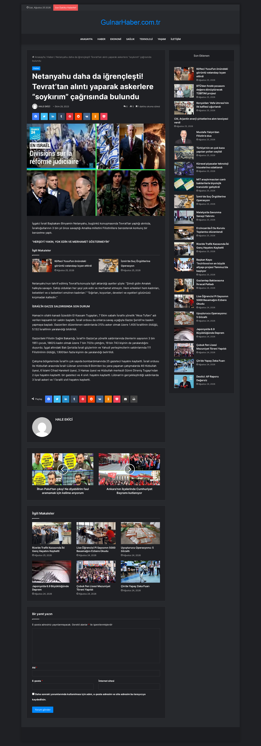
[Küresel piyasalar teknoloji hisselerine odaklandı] (184, 168)
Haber (101, 39)
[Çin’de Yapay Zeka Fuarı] (140, 572)
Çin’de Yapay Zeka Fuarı (135, 586)
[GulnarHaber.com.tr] (130, 22)
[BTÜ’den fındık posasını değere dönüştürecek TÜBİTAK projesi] (184, 90)
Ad (34, 667)
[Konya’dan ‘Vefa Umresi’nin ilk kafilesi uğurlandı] (184, 108)
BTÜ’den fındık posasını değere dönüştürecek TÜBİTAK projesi (210, 89)
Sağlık (130, 39)
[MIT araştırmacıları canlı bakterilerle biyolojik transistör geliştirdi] (184, 184)
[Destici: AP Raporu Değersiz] (184, 381)
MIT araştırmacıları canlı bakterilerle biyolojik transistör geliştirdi (211, 183)
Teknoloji (146, 39)
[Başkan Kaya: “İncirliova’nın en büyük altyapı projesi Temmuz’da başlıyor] (184, 264)
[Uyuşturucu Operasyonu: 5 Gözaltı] (140, 533)
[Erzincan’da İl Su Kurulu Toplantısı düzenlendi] (184, 233)
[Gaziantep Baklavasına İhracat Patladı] (184, 285)
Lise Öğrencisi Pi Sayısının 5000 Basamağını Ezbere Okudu (212, 300)
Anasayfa (86, 39)
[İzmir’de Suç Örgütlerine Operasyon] (108, 265)
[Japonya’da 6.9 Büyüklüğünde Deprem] (51, 572)
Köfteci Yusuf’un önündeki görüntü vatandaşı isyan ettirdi (212, 72)
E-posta (37, 680)
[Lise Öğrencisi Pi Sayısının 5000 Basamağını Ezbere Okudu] (96, 533)
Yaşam (162, 39)
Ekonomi (115, 39)
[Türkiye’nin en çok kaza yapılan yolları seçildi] (184, 152)
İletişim (176, 39)
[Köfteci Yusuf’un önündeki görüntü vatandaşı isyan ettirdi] (42, 265)
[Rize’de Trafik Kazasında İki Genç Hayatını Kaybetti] (51, 533)
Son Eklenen (202, 55)
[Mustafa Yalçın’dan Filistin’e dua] (184, 137)
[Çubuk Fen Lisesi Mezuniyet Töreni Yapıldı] (96, 572)
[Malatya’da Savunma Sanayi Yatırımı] (184, 217)
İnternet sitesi (106, 680)
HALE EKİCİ (44, 106)
